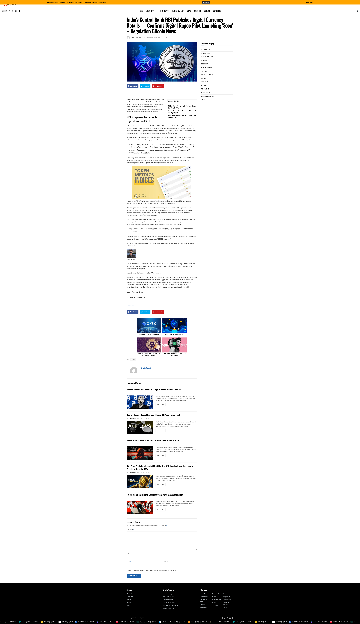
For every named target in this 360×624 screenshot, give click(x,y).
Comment (130, 530)
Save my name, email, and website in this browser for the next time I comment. (152, 570)
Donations (197, 11)
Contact (207, 11)
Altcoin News (206, 50)
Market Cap (130, 594)
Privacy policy (309, 2)
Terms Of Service (168, 608)
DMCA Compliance (168, 603)
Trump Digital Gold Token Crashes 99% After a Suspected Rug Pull (155, 494)
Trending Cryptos (207, 96)
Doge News (204, 64)
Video (203, 100)
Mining (203, 78)
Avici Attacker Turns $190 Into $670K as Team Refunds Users (182, 117)
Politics (204, 85)
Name (129, 553)
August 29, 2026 (142, 472)
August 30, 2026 (142, 393)
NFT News (204, 82)
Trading (129, 600)
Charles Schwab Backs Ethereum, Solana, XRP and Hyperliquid (182, 112)
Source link (130, 306)
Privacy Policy (167, 594)
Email (129, 562)
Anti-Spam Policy (168, 597)
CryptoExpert (137, 37)
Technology (205, 93)
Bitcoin (133, 359)
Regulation (158, 37)
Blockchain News (207, 57)
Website (165, 562)
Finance (204, 71)
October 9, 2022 (148, 37)
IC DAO (189, 11)
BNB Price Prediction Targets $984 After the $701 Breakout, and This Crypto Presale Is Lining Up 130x (160, 467)
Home (141, 11)
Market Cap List (178, 11)
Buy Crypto (217, 11)
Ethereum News (206, 68)
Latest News (150, 11)
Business (204, 60)
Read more (160, 404)
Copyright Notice (168, 600)
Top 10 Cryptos (164, 11)
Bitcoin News (205, 53)
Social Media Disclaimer (170, 605)
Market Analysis (207, 75)
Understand (205, 2)
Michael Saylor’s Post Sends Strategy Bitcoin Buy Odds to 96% (182, 107)
